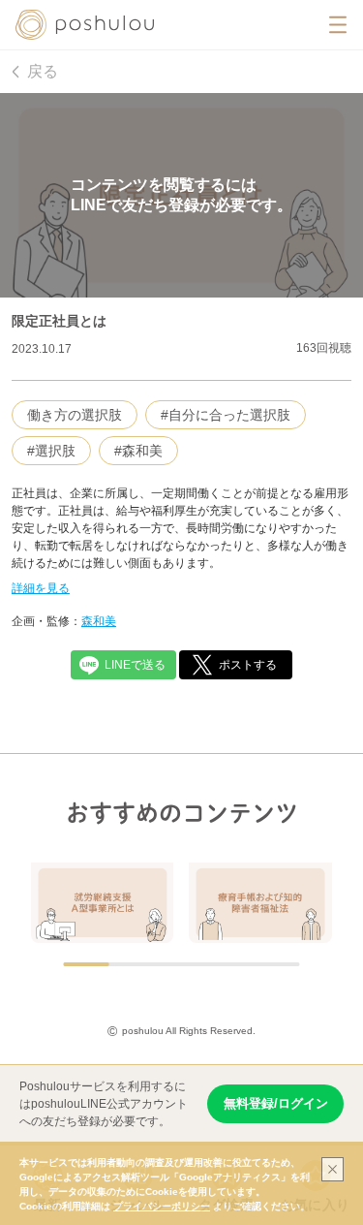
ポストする (248, 665)
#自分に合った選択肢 (225, 415)
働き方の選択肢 (74, 415)
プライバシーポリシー (161, 1206)
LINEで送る (135, 665)
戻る (42, 71)
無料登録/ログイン (276, 1103)
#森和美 (138, 450)
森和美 (98, 621)
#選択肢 (51, 450)
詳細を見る (41, 588)
